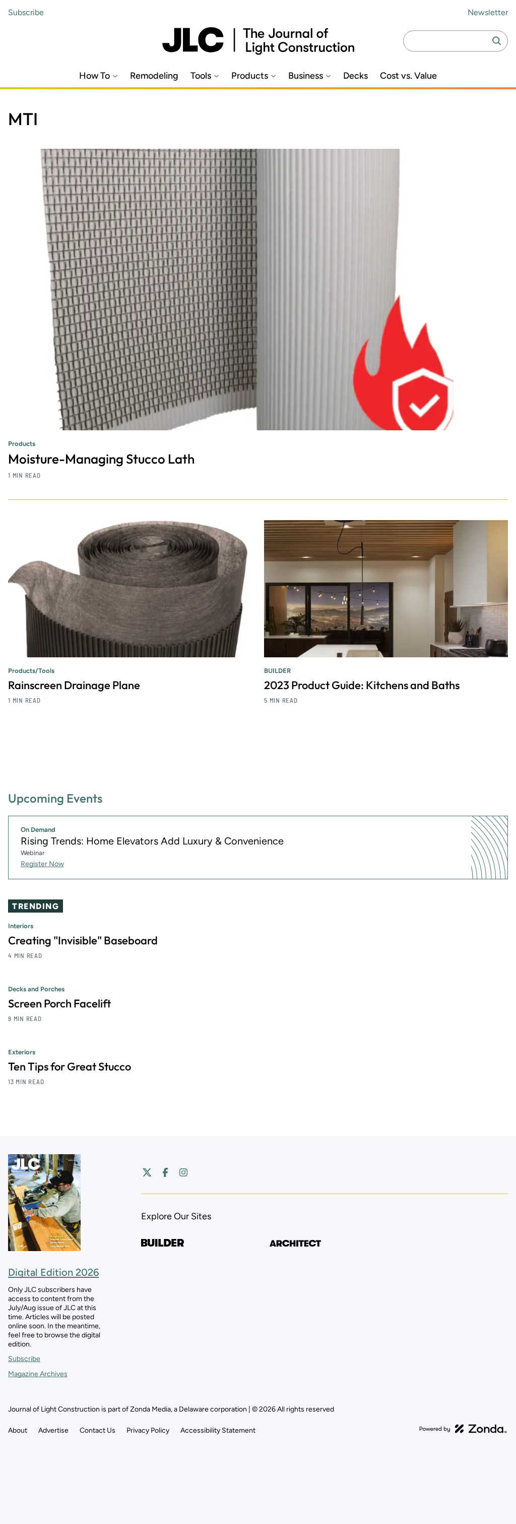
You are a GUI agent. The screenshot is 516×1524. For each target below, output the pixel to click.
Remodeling (154, 76)
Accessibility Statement (217, 1430)
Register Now (42, 864)
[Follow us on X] (147, 1172)
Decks (355, 76)
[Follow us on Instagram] (183, 1172)
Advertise (53, 1430)
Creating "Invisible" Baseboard (83, 940)
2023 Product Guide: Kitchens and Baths (362, 685)
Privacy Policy (147, 1430)
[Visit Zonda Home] (463, 1428)
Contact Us (97, 1430)
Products (249, 76)
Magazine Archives (38, 1374)
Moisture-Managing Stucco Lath (101, 458)
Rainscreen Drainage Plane (74, 685)
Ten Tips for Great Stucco (69, 1066)
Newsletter (488, 12)
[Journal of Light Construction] (258, 41)
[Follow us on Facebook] (165, 1172)
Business (305, 76)
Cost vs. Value (408, 76)
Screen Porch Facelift (59, 1003)
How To (94, 76)
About (17, 1430)
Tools (200, 76)
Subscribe (26, 12)
